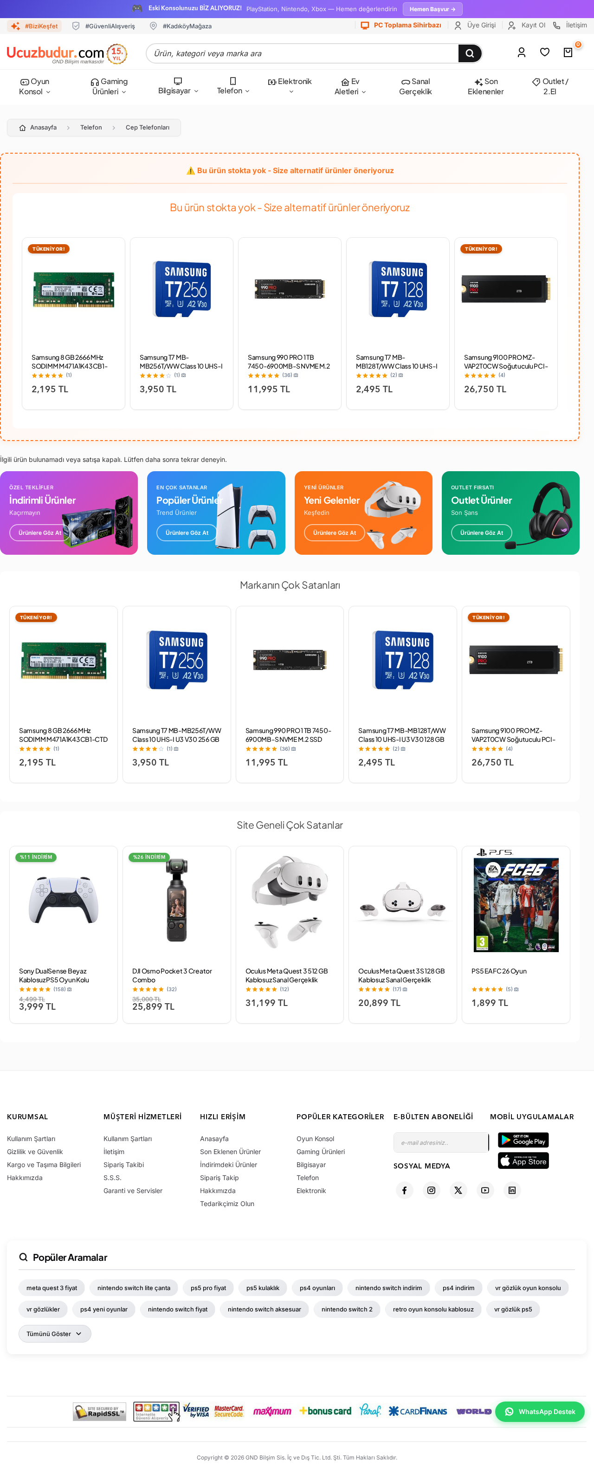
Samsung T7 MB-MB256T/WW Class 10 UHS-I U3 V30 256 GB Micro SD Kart (181, 370)
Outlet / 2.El (554, 86)
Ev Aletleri (347, 86)
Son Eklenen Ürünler (230, 1151)
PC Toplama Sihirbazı (407, 25)
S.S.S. (112, 1177)
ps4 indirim (459, 1287)
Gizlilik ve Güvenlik (35, 1151)
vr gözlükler (43, 1309)
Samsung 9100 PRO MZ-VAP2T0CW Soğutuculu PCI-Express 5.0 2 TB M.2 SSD (506, 366)
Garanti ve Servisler (132, 1190)
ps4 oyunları (317, 1287)
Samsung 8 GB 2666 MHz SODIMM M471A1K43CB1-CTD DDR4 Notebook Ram (70, 366)
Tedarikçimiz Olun (227, 1203)
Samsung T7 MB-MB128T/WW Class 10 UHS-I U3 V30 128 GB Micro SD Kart (397, 366)
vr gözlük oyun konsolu (528, 1287)
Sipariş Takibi (123, 1164)
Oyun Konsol (34, 86)
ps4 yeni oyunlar (104, 1309)
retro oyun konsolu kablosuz (433, 1309)
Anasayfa (43, 127)
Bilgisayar (174, 90)
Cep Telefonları (147, 127)
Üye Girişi (480, 25)
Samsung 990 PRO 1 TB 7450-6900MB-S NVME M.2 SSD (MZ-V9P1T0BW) (289, 366)
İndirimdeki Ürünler (228, 1164)
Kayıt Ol (532, 25)
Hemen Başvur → (433, 9)
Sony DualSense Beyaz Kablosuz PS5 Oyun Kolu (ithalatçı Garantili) (54, 980)
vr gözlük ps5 (513, 1309)
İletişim (575, 25)
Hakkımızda (25, 1177)
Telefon (229, 90)
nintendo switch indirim (388, 1287)
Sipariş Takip (219, 1177)
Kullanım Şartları (31, 1138)
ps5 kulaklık (262, 1287)
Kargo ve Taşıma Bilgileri (44, 1164)
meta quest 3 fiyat (51, 1287)
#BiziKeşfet (41, 26)
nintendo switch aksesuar (264, 1309)
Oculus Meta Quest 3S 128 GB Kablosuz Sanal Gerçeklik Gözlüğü (401, 980)
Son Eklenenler (486, 86)
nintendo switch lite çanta (133, 1287)
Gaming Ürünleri (110, 86)
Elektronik (294, 81)
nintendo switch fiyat (177, 1309)
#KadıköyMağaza (187, 26)
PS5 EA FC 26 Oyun (498, 971)
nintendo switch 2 (347, 1309)
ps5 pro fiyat (208, 1287)
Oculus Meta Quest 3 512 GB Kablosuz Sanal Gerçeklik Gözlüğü (286, 980)
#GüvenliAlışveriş (110, 26)
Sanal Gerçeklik (415, 86)
